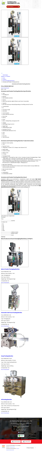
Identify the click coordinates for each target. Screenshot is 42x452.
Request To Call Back (5, 76)
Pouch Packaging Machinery (8, 80)
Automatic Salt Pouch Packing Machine (11, 312)
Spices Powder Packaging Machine (10, 269)
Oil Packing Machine (6, 399)
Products (4, 79)
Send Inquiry (5, 75)
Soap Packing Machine (7, 356)
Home (3, 78)
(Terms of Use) (12, 446)
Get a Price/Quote (5, 88)
